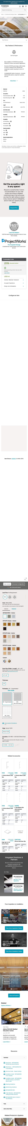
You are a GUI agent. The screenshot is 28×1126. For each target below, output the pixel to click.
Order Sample (7, 584)
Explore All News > (6, 1005)
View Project (7, 981)
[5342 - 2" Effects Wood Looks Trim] (7, 765)
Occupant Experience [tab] (9, 283)
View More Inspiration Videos (14, 928)
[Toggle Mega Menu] (26, 6)
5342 (3, 773)
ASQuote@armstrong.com (12, 671)
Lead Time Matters (14, 232)
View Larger (11, 690)
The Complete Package (14, 245)
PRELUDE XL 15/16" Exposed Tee (17, 880)
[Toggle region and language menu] (23, 6)
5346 (3, 806)
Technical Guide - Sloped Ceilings (13, 1071)
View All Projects (14, 995)
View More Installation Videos (14, 951)
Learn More (7, 273)
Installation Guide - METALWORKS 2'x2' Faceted (13, 1074)
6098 (3, 839)
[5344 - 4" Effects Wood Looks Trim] (20, 765)
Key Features (5, 40)
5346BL (17, 806)
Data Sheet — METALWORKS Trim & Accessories (13, 1067)
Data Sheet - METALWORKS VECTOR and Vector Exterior (12, 1063)
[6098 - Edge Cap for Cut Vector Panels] (7, 832)
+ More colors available (10, 773)
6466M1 (14, 458)
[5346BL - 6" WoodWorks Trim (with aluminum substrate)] (20, 798)
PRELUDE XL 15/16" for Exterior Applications (18, 890)
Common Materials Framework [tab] (11, 279)
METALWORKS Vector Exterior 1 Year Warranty (13, 1097)
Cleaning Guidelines (10, 1084)
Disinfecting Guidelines (11, 1087)
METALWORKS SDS (10, 1090)
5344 (16, 773)
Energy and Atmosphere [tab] (10, 286)
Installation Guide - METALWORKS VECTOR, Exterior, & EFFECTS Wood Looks (13, 1080)
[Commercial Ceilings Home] (5, 6)
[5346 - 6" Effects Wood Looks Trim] (7, 798)
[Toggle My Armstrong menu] (20, 6)
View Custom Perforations (11, 723)
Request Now (14, 208)
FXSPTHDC (18, 839)
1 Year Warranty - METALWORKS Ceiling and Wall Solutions (13, 1093)
